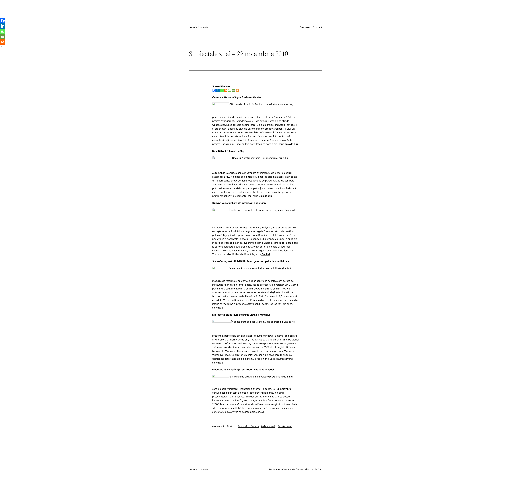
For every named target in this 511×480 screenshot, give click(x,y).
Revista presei (268, 426)
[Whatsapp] (222, 90)
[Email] (233, 90)
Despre (304, 27)
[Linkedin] (218, 90)
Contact (317, 27)
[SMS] (229, 90)
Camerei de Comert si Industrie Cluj (302, 469)
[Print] (225, 90)
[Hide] (1, 47)
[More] (237, 90)
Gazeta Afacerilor (199, 27)
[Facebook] (214, 90)
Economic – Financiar (248, 426)
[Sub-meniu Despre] (309, 27)
